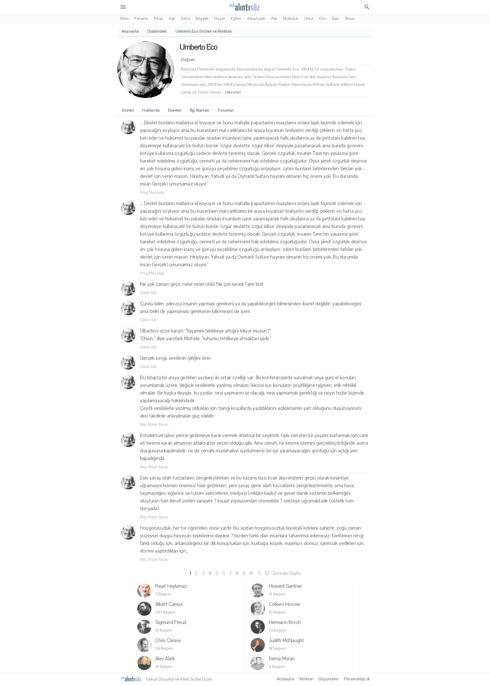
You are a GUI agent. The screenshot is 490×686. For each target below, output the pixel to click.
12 (267, 573)
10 (251, 573)
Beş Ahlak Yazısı (154, 424)
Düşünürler (328, 679)
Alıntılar (306, 679)
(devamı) (233, 92)
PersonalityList (357, 679)
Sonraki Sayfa (287, 573)
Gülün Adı (148, 292)
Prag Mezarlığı (152, 192)
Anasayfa (285, 679)
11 (258, 573)
